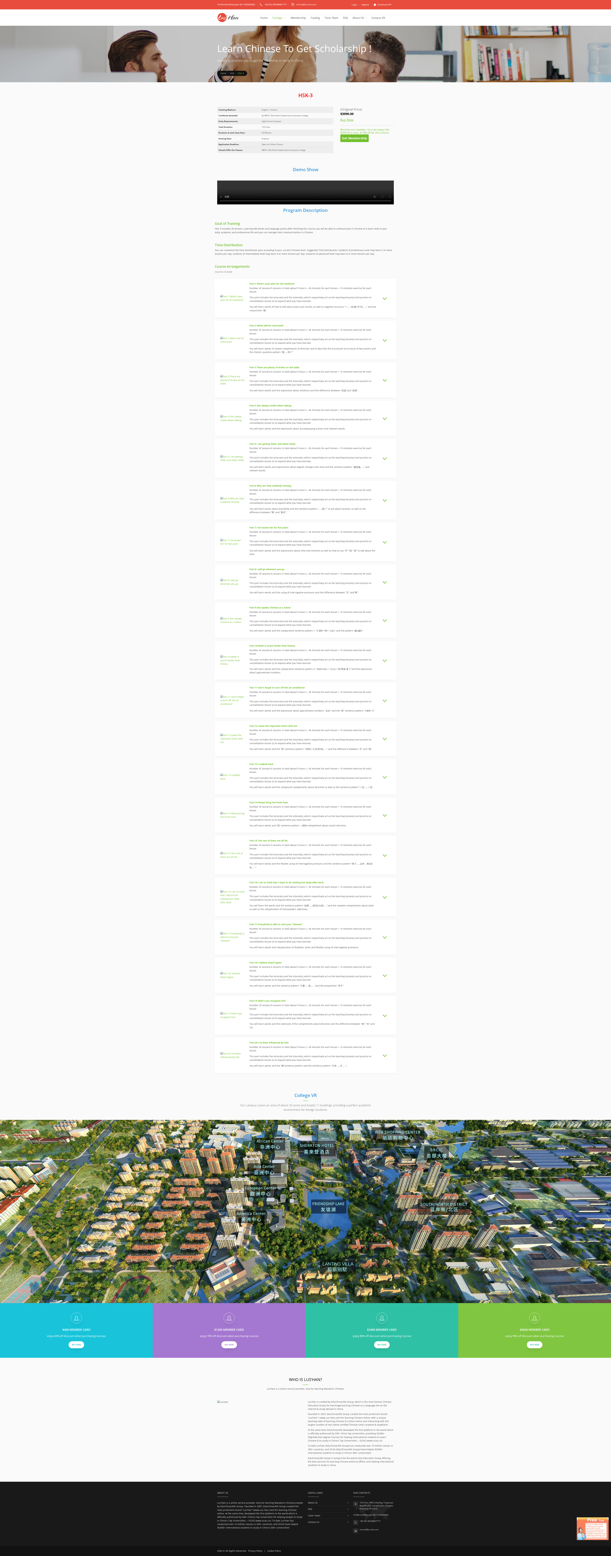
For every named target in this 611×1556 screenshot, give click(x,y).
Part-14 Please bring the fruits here (268, 802)
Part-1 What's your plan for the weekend (271, 283)
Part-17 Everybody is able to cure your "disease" (275, 924)
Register (365, 4)
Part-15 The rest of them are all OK (268, 840)
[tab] (305, 298)
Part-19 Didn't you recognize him (267, 1000)
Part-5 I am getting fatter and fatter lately (272, 443)
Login (354, 4)
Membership (298, 18)
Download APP (384, 4)
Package (277, 18)
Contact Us (313, 1522)
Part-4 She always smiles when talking (270, 405)
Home (264, 18)
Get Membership (354, 138)
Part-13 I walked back (261, 764)
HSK (232, 73)
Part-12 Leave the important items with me (273, 725)
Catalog (315, 18)
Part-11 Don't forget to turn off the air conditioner (277, 687)
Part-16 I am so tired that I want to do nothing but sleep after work (286, 882)
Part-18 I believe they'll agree (265, 962)
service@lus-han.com (369, 1529)
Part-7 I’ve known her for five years (268, 527)
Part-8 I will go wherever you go (266, 569)
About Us (313, 1502)
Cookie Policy (274, 1550)
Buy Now (347, 120)
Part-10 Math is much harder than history (272, 645)
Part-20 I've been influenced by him (269, 1042)
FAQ (345, 18)
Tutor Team (331, 18)
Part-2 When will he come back (266, 325)
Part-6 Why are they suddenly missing (270, 485)
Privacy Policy (255, 1550)
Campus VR (378, 18)
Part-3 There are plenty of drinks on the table (274, 367)
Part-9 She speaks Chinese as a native (270, 607)
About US (358, 18)
